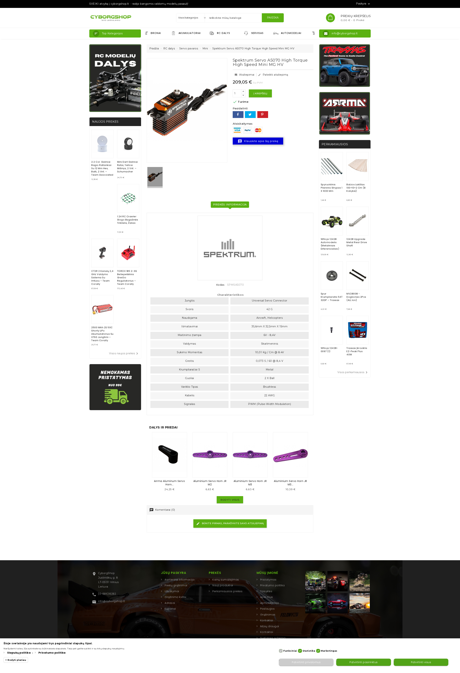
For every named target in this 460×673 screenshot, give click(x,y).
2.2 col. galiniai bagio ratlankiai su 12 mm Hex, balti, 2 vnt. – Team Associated (102, 168)
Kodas (220, 284)
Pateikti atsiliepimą (273, 74)
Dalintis (238, 114)
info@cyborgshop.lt (111, 601)
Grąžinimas (267, 614)
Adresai (170, 603)
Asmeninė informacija (179, 579)
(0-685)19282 (107, 594)
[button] (115, 33)
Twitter (250, 114)
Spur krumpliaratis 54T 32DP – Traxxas (332, 297)
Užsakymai (172, 591)
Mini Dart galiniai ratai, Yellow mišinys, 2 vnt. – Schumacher (127, 166)
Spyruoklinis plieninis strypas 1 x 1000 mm (331, 188)
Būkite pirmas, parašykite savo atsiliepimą (232, 523)
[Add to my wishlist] (172, 490)
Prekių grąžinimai (176, 585)
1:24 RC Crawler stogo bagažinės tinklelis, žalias (127, 220)
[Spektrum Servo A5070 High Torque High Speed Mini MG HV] (155, 177)
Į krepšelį (260, 93)
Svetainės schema (273, 638)
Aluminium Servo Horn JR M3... (290, 482)
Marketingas (329, 650)
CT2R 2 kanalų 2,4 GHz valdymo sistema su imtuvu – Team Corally (102, 277)
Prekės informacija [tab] (230, 204)
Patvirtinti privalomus (306, 662)
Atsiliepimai (244, 74)
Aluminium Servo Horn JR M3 (250, 482)
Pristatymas (268, 579)
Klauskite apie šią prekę (258, 141)
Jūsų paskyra (173, 572)
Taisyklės (266, 591)
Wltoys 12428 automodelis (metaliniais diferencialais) (330, 243)
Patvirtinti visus (421, 662)
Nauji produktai (222, 585)
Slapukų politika (19, 653)
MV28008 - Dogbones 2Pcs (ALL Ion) (356, 297)
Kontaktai (266, 620)
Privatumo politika (272, 585)
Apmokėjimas (269, 603)
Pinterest (262, 114)
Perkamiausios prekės (227, 591)
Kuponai (170, 609)
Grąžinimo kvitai (175, 597)
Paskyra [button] (363, 4)
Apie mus (266, 597)
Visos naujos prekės (124, 353)
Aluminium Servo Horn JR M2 (210, 482)
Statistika (309, 650)
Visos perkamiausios (353, 372)
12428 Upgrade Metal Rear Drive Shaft (356, 242)
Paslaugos (267, 609)
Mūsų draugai (269, 626)
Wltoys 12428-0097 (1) (329, 349)
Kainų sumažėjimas (225, 579)
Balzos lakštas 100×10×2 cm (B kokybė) (355, 188)
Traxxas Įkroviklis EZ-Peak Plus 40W (356, 351)
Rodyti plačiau (17, 660)
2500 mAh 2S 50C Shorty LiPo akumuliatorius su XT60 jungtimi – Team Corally (102, 334)
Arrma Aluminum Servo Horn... (169, 482)
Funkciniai (290, 650)
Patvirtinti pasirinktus (363, 662)
